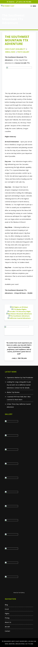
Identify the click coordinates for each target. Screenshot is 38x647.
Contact (7, 631)
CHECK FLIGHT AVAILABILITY (15, 49)
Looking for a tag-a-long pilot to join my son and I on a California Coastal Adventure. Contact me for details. (19, 385)
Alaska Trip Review (13, 392)
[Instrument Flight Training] (8, 6)
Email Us (11, 2)
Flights (7, 613)
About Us (8, 622)
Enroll (7, 609)
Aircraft (7, 627)
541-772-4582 (27, 2)
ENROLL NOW (10, 52)
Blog (6, 605)
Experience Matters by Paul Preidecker (20, 377)
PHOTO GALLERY (23, 52)
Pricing (7, 618)
